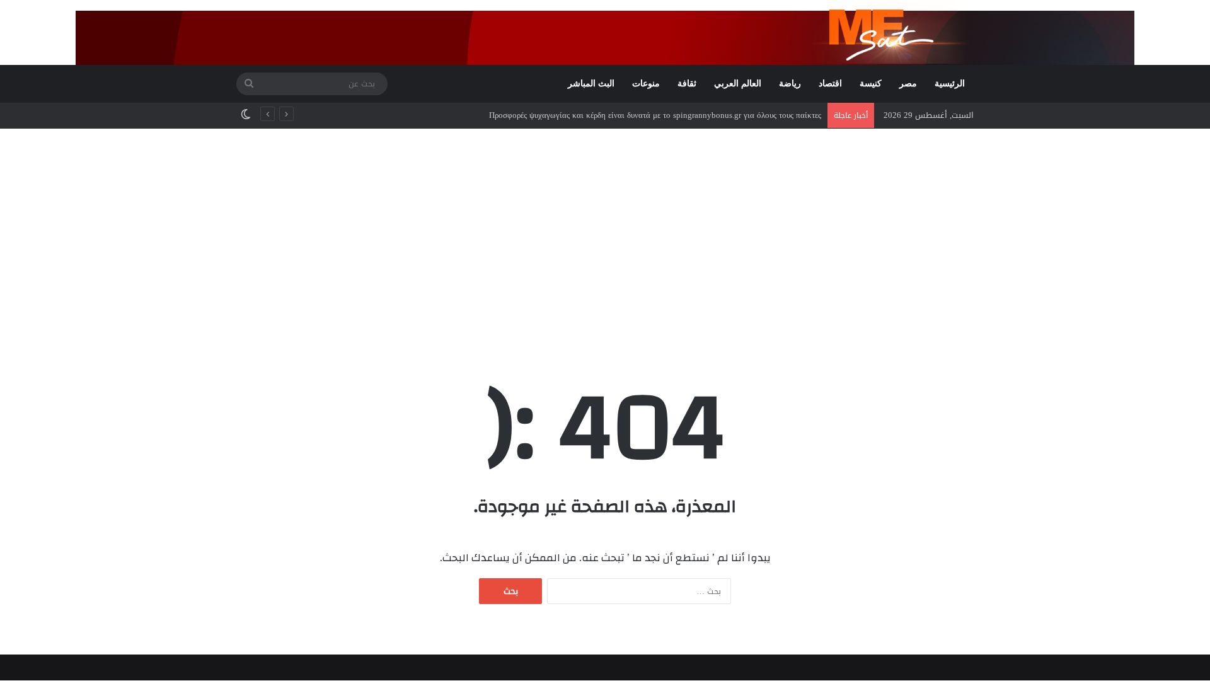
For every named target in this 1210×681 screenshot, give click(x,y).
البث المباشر (591, 83)
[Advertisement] (605, 236)
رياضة (790, 83)
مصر (908, 83)
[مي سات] (893, 32)
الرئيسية (950, 83)
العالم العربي (737, 83)
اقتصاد (830, 83)
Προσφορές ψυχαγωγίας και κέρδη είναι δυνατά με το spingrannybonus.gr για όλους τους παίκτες (655, 115)
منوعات (646, 83)
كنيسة (871, 83)
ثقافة (686, 83)
